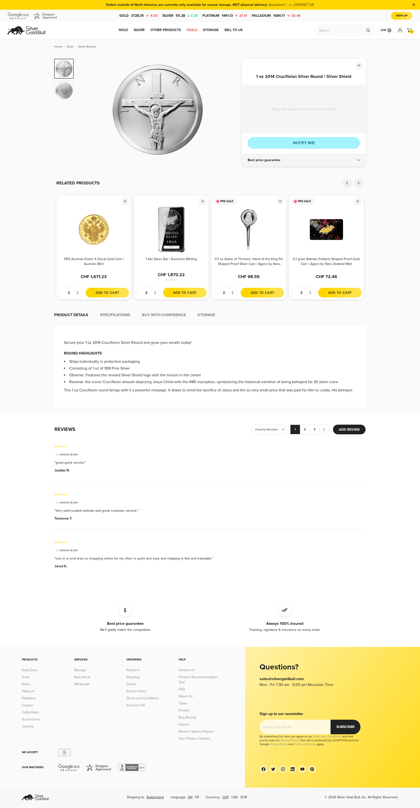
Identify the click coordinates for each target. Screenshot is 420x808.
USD (234, 797)
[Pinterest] (312, 769)
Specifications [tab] (115, 315)
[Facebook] (263, 769)
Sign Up (401, 15)
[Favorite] (359, 65)
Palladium (276, 16)
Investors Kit (135, 705)
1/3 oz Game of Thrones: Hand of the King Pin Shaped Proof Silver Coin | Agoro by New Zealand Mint (249, 261)
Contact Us (187, 670)
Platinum (224, 16)
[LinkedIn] (293, 769)
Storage (80, 670)
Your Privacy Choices (194, 738)
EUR (244, 797)
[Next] (230, 109)
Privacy (184, 710)
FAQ (182, 689)
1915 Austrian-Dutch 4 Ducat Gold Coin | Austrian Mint (94, 261)
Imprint (184, 724)
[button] (304, 160)
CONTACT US (304, 5)
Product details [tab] (71, 315)
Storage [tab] (206, 315)
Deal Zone (29, 670)
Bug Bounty (187, 717)
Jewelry (28, 726)
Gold (138, 16)
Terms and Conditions (142, 698)
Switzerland (155, 797)
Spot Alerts (82, 677)
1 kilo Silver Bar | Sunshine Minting (171, 259)
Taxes (183, 703)
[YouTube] (302, 769)
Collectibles (30, 712)
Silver (180, 16)
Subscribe (345, 727)
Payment (132, 670)
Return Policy (136, 691)
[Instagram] (283, 769)
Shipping (133, 677)
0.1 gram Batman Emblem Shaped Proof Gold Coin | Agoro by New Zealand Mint (326, 261)
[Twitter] (273, 769)
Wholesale (82, 684)
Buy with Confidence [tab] (164, 315)
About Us (186, 696)
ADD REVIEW (349, 430)
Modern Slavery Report (196, 731)
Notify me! (304, 142)
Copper (27, 705)
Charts (131, 684)
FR (197, 797)
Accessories (31, 719)
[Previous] (84, 109)
